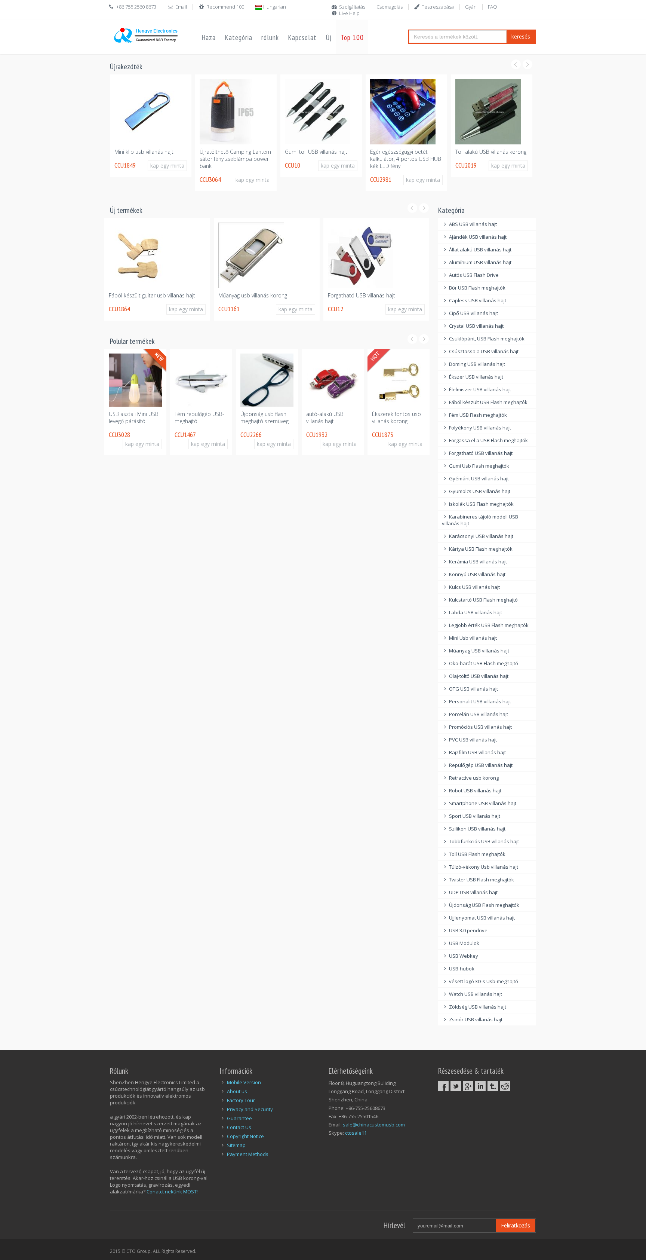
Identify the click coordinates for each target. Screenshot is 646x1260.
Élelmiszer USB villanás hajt (480, 389)
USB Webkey (463, 955)
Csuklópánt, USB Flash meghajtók (487, 338)
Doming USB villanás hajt (477, 364)
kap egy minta (167, 165)
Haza (209, 37)
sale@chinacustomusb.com (374, 1124)
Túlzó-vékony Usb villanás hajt (483, 866)
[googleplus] (468, 1086)
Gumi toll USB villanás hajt (316, 151)
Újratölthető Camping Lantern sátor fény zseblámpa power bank (235, 158)
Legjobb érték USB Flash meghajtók (489, 625)
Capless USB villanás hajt (477, 300)
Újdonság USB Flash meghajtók (484, 905)
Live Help (349, 13)
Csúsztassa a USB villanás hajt (484, 351)
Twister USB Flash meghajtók (481, 879)
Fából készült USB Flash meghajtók (488, 402)
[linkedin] (480, 1086)
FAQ (492, 6)
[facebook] (443, 1086)
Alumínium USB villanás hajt (480, 262)
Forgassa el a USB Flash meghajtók (488, 440)
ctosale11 (356, 1132)
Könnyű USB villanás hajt (477, 574)
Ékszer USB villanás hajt (476, 376)
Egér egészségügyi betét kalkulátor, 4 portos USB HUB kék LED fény (405, 158)
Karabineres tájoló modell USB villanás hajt (480, 520)
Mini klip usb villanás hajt (143, 151)
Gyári (471, 6)
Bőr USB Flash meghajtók (477, 287)
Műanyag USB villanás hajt (479, 650)
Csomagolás (389, 6)
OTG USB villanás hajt (473, 688)
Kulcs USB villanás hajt (474, 587)
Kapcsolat (302, 37)
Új (329, 37)
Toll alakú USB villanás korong (490, 151)
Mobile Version (244, 1082)
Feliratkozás (515, 1225)
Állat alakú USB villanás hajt (480, 249)
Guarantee (239, 1118)
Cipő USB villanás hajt (473, 313)
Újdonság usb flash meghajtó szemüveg (264, 417)
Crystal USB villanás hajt (476, 325)
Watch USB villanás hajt (475, 994)
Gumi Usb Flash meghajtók (479, 465)
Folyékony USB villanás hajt (480, 427)
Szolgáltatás (352, 6)
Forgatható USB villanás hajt (361, 295)
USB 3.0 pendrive (468, 930)
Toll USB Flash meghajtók (477, 854)
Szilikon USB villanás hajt (477, 828)
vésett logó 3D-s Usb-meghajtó (483, 981)
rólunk (270, 37)
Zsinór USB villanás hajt (475, 1019)
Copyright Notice (245, 1136)
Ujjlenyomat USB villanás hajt (482, 917)
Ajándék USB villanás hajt (478, 236)
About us (237, 1091)
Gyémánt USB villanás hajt (479, 478)
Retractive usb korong (474, 777)
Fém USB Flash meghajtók (478, 415)
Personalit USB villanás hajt (480, 701)
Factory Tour (241, 1100)
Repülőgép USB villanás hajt (481, 765)
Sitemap (236, 1145)
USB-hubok (461, 968)
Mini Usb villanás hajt (473, 637)
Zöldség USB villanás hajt (477, 1006)
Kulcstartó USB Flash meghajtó (483, 599)
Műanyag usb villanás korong (252, 295)
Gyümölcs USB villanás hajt (479, 491)
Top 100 (352, 37)
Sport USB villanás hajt (474, 816)
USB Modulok (464, 943)
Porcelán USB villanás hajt (478, 714)
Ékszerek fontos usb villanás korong (396, 417)
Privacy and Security (250, 1109)
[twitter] (455, 1086)
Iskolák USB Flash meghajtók (481, 504)
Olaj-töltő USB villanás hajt (478, 676)
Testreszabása (438, 6)
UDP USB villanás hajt (473, 892)
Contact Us (239, 1127)
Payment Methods (247, 1154)
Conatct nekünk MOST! (172, 1191)
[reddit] (505, 1086)
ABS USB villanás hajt (473, 224)
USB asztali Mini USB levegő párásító (134, 417)
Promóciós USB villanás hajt (480, 727)
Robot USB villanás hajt (475, 790)
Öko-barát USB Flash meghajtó (483, 663)
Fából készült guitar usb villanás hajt (152, 295)
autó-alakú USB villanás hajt (325, 417)
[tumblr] (492, 1086)
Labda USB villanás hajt (475, 612)
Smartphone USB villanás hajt (482, 803)
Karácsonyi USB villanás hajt (481, 536)
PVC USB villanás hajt (473, 739)
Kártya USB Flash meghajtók (481, 548)
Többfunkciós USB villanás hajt (484, 841)
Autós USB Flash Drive (474, 275)
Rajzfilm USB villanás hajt (477, 752)
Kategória (238, 37)
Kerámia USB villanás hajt (478, 561)
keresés (520, 36)
